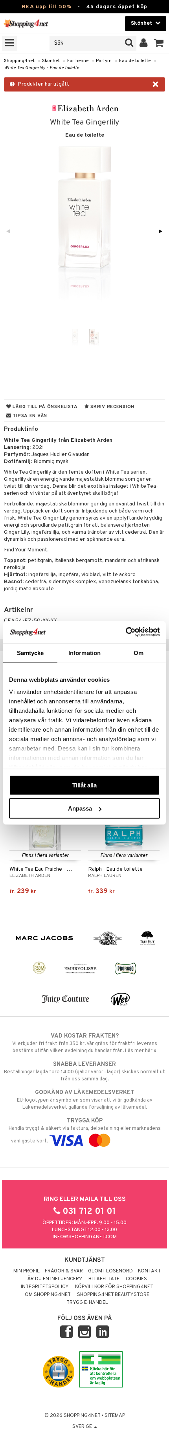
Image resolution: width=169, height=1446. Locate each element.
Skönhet (51, 61)
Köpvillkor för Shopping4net (114, 1287)
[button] (159, 43)
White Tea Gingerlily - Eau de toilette (41, 68)
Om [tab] (138, 652)
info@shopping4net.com (85, 1237)
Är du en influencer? (54, 1279)
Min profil (26, 1271)
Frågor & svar (64, 1271)
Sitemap (115, 1416)
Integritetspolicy (45, 1287)
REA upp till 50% (47, 7)
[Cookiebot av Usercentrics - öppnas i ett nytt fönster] (125, 632)
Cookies (136, 1279)
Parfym (104, 61)
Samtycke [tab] (30, 652)
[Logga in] (143, 43)
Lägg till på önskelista (44, 407)
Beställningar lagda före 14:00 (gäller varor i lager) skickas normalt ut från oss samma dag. (84, 1071)
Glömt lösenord (110, 1271)
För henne (77, 61)
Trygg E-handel (87, 1303)
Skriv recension (111, 407)
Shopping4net (19, 61)
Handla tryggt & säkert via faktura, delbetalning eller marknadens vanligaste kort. (85, 1130)
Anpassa (80, 808)
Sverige (82, 1427)
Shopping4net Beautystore (113, 1295)
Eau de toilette (135, 61)
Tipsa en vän (29, 416)
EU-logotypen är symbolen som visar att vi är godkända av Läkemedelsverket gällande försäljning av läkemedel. (84, 1100)
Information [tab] (84, 652)
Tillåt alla (84, 785)
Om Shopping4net (48, 1295)
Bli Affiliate (103, 1279)
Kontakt (149, 1271)
